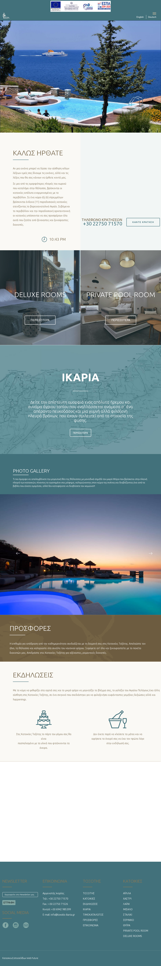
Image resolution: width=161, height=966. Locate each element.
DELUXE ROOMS (132, 936)
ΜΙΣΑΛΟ (128, 909)
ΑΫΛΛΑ (127, 893)
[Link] (5, 296)
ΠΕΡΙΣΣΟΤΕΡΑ (80, 432)
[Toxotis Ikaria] (13, 16)
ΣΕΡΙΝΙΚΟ (128, 920)
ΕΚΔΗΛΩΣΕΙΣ (90, 904)
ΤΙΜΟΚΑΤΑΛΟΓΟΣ (93, 914)
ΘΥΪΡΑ (126, 925)
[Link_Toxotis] (18, 553)
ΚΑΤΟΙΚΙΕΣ (89, 898)
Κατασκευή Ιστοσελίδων (14, 958)
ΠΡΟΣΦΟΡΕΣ (90, 920)
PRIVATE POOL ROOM (135, 930)
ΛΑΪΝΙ (126, 904)
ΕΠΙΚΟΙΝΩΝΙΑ (90, 925)
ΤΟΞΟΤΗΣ (88, 893)
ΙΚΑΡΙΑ (87, 909)
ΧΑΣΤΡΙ (127, 898)
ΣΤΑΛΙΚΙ (127, 914)
